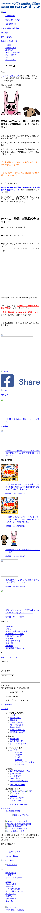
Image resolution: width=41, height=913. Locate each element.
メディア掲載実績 (12, 52)
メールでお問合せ (12, 852)
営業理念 (18, 760)
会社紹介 (4, 33)
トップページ (6, 76)
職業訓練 (9, 50)
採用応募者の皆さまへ (14, 648)
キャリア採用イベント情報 (16, 631)
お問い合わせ (6, 37)
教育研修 (9, 638)
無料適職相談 (10, 24)
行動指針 (9, 646)
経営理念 (18, 757)
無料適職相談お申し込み (20, 771)
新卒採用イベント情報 (14, 634)
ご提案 (8, 45)
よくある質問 (10, 60)
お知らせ (9, 627)
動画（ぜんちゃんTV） (14, 636)
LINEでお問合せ (12, 856)
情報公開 (9, 643)
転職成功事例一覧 (17, 730)
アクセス (4, 709)
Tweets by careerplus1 (9, 657)
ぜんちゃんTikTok (17, 798)
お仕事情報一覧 (16, 741)
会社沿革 (18, 753)
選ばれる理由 (10, 48)
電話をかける (6, 704)
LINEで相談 (15, 778)
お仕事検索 (10, 16)
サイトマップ (6, 808)
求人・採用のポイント (19, 725)
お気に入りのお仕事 (9, 41)
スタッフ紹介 (20, 765)
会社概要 (18, 755)
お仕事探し (10, 875)
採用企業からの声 (12, 20)
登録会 (8, 629)
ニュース (15, 76)
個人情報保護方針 (12, 811)
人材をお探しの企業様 (10, 28)
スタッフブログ (16, 800)
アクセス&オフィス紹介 (24, 762)
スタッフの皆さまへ (13, 641)
